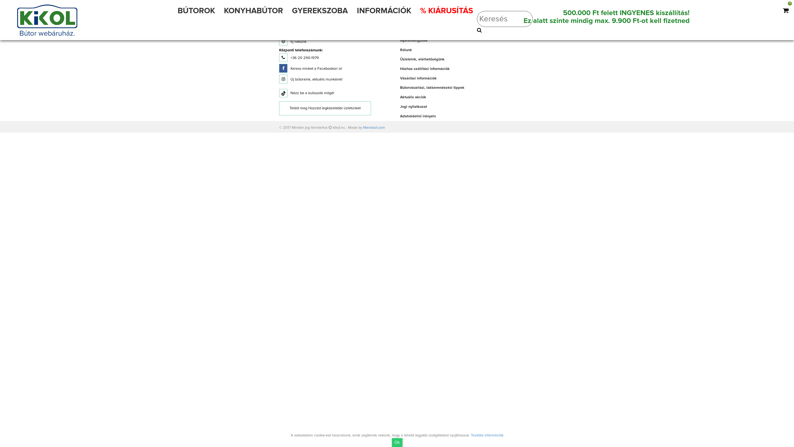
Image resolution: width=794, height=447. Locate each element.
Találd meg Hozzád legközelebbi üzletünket (325, 108)
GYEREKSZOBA (320, 11)
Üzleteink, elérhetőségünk (422, 59)
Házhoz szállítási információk (425, 69)
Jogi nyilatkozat (413, 107)
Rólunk (406, 50)
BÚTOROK (196, 11)
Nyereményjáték (414, 40)
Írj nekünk (297, 42)
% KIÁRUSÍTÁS (446, 11)
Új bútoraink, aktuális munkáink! (315, 79)
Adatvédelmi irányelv (418, 116)
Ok (397, 442)
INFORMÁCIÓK (384, 11)
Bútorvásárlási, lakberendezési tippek (432, 88)
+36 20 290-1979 (301, 54)
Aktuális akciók (413, 97)
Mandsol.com (374, 128)
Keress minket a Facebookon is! (315, 69)
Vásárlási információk (418, 78)
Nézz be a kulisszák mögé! (312, 93)
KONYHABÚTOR (253, 11)
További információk (487, 435)
